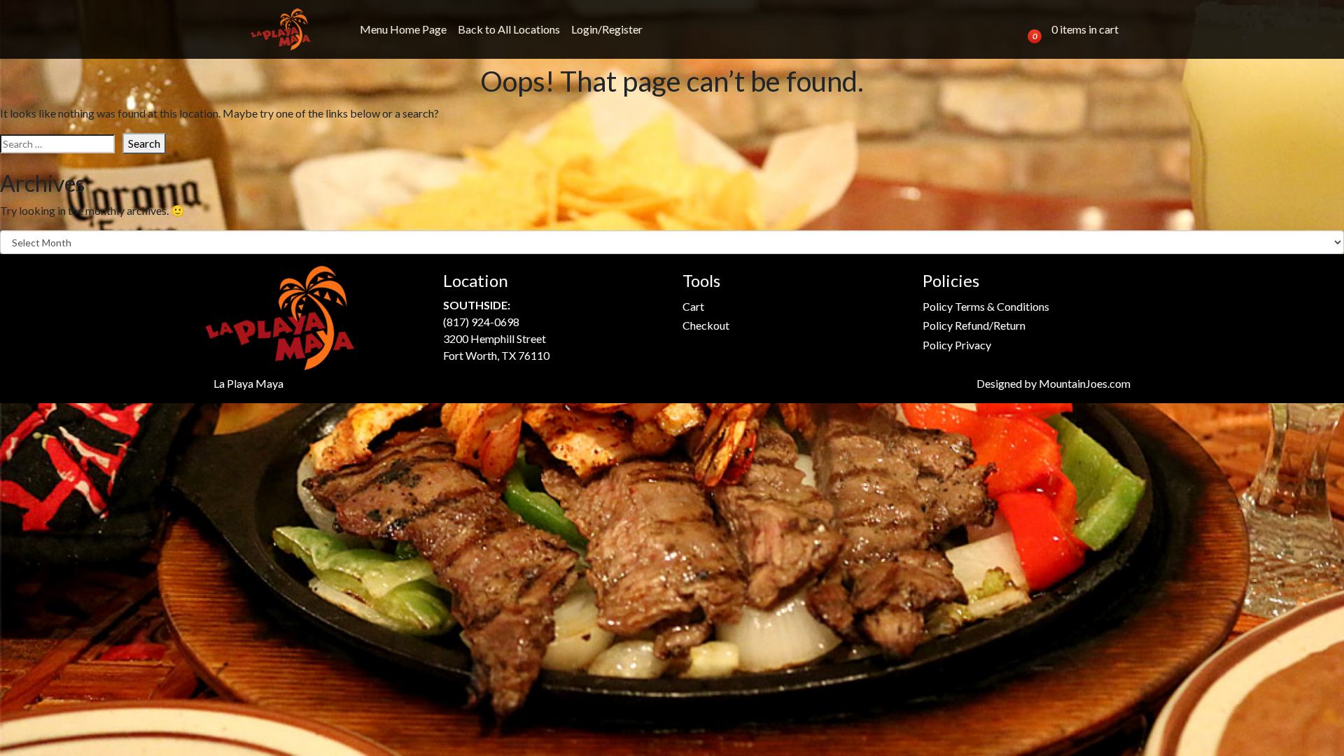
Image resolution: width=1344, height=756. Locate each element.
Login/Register (607, 29)
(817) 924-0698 (481, 321)
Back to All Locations (509, 29)
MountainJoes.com (1084, 383)
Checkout (705, 325)
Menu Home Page (403, 29)
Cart (693, 306)
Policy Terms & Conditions (986, 306)
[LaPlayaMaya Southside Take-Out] (280, 29)
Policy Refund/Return (974, 325)
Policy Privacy (957, 344)
